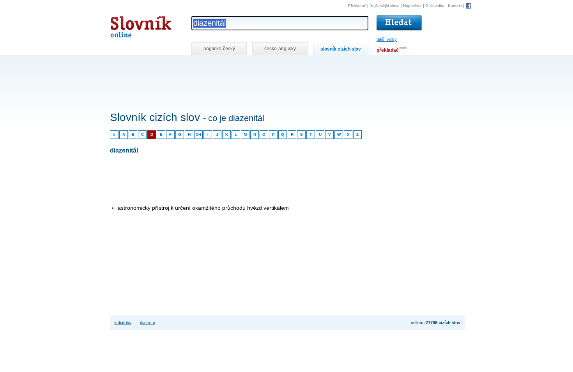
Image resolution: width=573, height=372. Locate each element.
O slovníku (434, 6)
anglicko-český (219, 48)
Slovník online (126, 24)
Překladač (357, 6)
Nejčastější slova (385, 6)
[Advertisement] (252, 65)
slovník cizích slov (340, 49)
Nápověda (412, 6)
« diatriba (122, 322)
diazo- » (147, 322)
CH (198, 134)
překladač (388, 50)
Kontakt (455, 6)
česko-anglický (280, 48)
